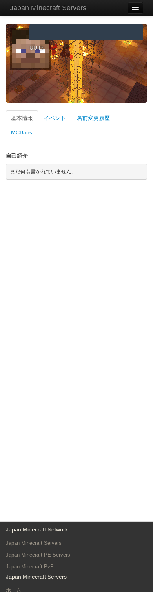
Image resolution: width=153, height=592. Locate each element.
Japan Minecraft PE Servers (38, 555)
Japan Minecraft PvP (30, 567)
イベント (55, 118)
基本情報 (22, 118)
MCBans (21, 132)
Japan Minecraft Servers (48, 8)
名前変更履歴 (93, 118)
